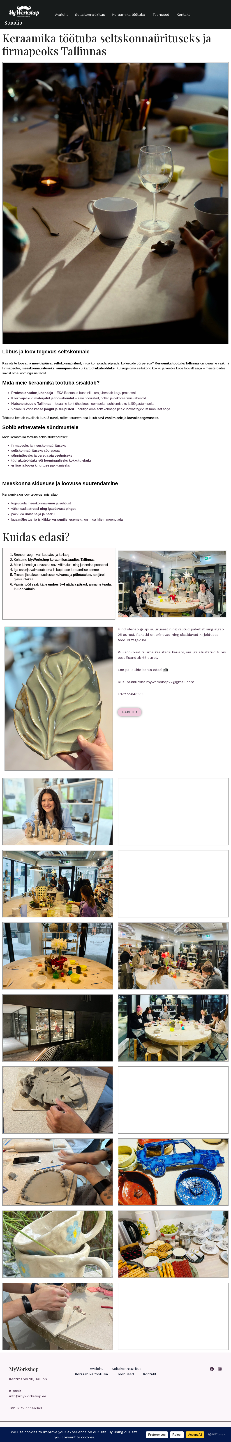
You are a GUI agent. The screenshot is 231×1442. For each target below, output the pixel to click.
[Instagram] (220, 1369)
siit (165, 670)
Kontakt (183, 14)
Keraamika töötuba (128, 14)
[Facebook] (212, 1369)
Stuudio (13, 22)
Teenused (160, 14)
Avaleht (61, 14)
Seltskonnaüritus (90, 14)
